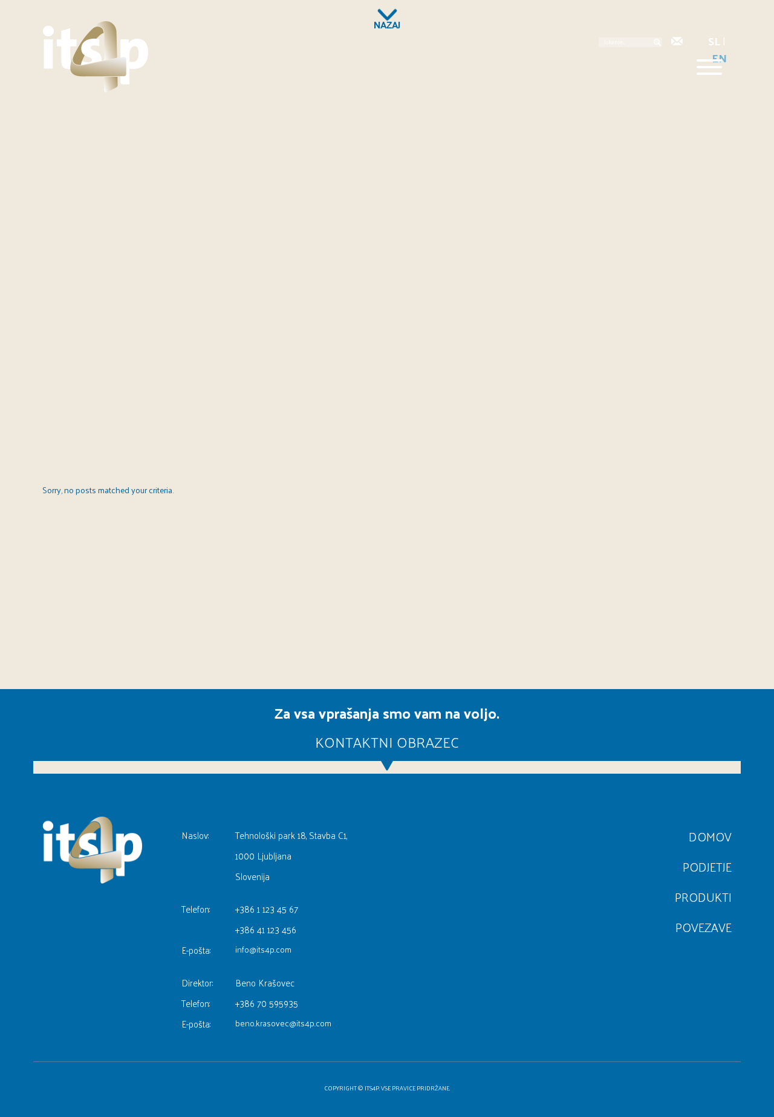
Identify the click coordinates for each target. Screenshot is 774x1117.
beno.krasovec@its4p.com (283, 1023)
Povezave (703, 927)
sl (714, 41)
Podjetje (707, 866)
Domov (710, 836)
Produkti (703, 897)
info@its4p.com (263, 949)
